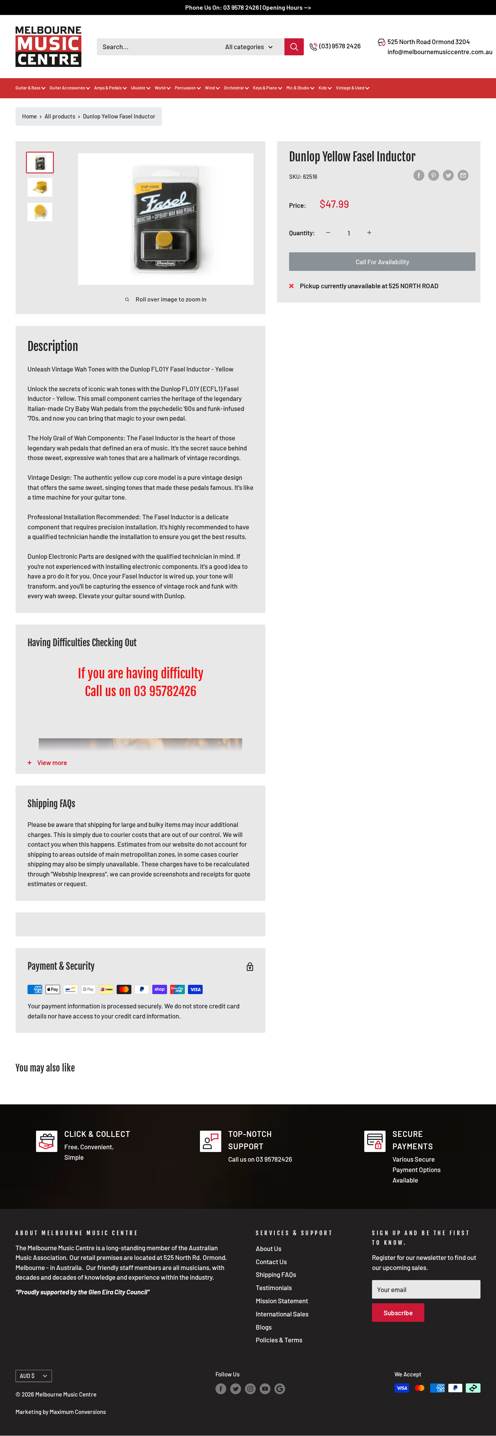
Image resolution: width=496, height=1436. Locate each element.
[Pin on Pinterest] (433, 175)
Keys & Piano (265, 87)
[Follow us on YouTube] (265, 1388)
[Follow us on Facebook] (220, 1388)
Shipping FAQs (276, 1274)
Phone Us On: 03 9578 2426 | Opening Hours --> (248, 7)
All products (60, 116)
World (160, 87)
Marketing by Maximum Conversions (61, 1411)
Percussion (185, 87)
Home (29, 116)
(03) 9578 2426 (340, 46)
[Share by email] (463, 175)
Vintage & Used (350, 87)
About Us (268, 1248)
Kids (323, 87)
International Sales (282, 1314)
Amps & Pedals (108, 87)
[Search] (294, 46)
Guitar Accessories (67, 87)
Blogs (264, 1327)
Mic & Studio (297, 87)
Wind (210, 87)
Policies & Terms (279, 1340)
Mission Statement (282, 1300)
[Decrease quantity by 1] (328, 232)
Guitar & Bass (28, 87)
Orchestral (234, 87)
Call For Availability (382, 261)
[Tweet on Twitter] (448, 175)
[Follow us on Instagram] (250, 1388)
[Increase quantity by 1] (369, 232)
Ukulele (138, 87)
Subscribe (398, 1312)
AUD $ (27, 1376)
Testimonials (274, 1287)
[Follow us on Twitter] (235, 1388)
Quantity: (302, 232)
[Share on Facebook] (418, 175)
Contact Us (271, 1261)
